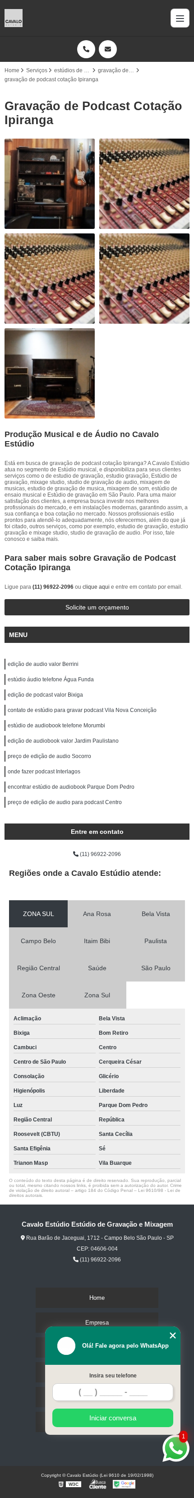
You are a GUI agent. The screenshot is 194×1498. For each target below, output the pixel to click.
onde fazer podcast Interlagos (44, 771)
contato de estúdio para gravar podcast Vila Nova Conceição (82, 710)
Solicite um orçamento (97, 607)
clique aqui (96, 587)
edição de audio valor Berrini (43, 664)
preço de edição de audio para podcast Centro (65, 802)
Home (97, 1297)
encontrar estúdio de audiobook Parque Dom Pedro (71, 787)
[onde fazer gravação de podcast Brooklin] (144, 278)
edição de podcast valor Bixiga (45, 695)
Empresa (97, 1322)
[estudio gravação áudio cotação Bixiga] (50, 373)
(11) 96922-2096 (53, 587)
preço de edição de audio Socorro (49, 756)
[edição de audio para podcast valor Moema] (50, 184)
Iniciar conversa (112, 1418)
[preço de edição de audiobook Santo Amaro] (144, 184)
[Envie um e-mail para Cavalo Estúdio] (108, 49)
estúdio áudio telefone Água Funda (51, 679)
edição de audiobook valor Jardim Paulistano (63, 741)
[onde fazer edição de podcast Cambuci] (50, 278)
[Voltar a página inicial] (14, 18)
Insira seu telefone (113, 1375)
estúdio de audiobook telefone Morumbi (56, 725)
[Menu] (180, 18)
